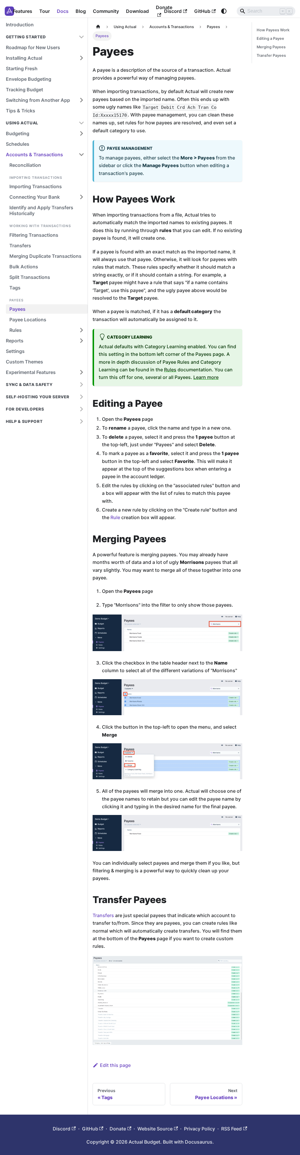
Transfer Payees (271, 55)
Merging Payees (271, 47)
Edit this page (115, 1065)
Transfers (103, 915)
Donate (118, 1129)
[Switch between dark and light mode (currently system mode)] (224, 11)
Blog (81, 11)
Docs (63, 11)
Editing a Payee (270, 38)
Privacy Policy (199, 1129)
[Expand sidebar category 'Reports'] (81, 340)
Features (22, 11)
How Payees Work (273, 30)
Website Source (155, 1129)
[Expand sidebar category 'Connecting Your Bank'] (81, 197)
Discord (173, 11)
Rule (115, 517)
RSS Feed (231, 1129)
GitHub (202, 11)
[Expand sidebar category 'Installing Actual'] (81, 58)
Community (106, 11)
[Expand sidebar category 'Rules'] (81, 330)
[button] (45, 37)
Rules (170, 370)
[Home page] (98, 26)
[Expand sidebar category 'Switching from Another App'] (81, 100)
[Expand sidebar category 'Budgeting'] (81, 133)
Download (137, 11)
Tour (44, 11)
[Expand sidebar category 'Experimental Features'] (81, 372)
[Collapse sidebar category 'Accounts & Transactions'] (81, 154)
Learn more (206, 377)
